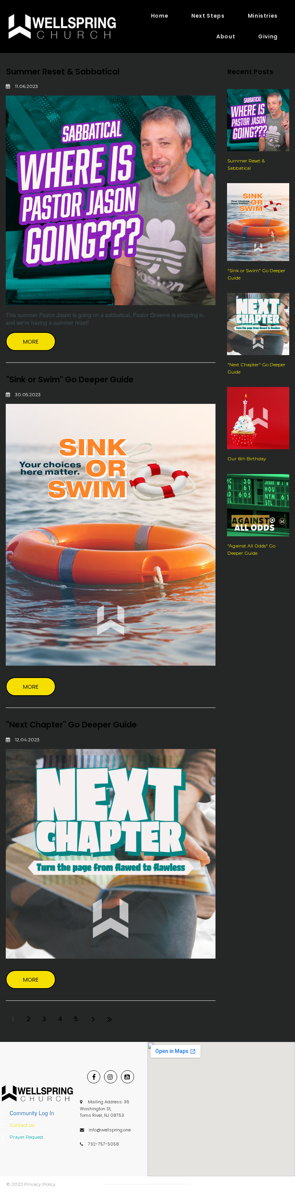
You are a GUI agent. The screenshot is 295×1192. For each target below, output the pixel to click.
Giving (268, 36)
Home (160, 16)
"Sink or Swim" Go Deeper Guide (70, 379)
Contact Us (22, 1125)
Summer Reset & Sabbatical (62, 71)
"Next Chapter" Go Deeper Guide (71, 724)
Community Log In (32, 1113)
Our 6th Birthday (246, 458)
